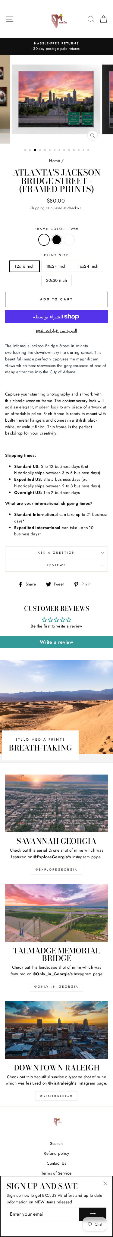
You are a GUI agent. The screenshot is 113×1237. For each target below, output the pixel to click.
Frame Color (57, 229)
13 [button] (84, 150)
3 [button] (35, 150)
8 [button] (59, 150)
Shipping (37, 208)
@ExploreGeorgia (57, 869)
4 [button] (40, 150)
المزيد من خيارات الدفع (56, 330)
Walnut (69, 239)
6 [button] (50, 150)
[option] (56, 46)
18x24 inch (56, 266)
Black (57, 239)
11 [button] (74, 150)
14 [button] (88, 150)
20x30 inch (56, 280)
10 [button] (69, 150)
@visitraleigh (56, 1096)
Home (54, 161)
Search (56, 1143)
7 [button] (55, 150)
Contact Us (56, 1163)
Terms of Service (56, 1173)
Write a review (56, 642)
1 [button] (25, 150)
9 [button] (64, 150)
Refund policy (56, 1153)
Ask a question (56, 552)
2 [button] (30, 150)
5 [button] (45, 150)
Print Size (56, 255)
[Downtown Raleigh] (56, 1030)
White (44, 239)
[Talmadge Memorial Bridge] (56, 913)
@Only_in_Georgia (56, 986)
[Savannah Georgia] (56, 803)
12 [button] (79, 150)
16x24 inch (88, 266)
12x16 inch (24, 266)
